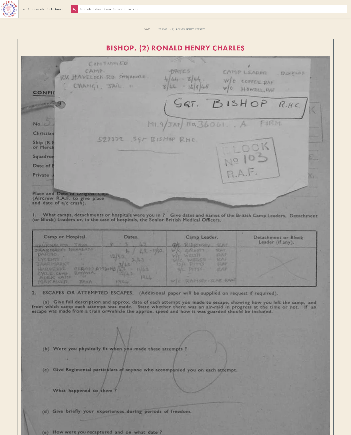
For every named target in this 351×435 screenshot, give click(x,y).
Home (147, 29)
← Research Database (42, 9)
